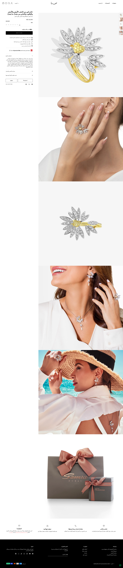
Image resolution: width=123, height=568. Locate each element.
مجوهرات (114, 3)
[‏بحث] (9, 3)
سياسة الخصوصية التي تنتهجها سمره (109, 549)
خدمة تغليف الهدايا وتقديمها (11, 75)
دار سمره (100, 3)
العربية (16, 3)
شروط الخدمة (114, 551)
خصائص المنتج (9, 55)
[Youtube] (29, 553)
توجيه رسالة (84, 551)
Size (32, 22)
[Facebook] (32, 553)
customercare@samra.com (21, 532)
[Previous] (121, 11)
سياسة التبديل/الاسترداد (112, 555)
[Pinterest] (15, 553)
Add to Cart (19, 32)
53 (13, 24)
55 (8, 24)
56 (6, 24)
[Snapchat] (18, 553)
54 (10, 24)
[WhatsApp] (24, 553)
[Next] (121, 36)
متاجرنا (85, 553)
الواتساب (11, 532)
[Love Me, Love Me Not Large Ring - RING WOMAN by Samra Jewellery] (121, 24)
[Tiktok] (21, 553)
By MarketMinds (104, 563)
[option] (121, 15)
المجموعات (107, 3)
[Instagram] (27, 553)
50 (19, 24)
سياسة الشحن (114, 553)
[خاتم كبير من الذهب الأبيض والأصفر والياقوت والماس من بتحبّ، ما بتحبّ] (121, 15)
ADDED (11, 80)
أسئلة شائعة (84, 549)
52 (15, 24)
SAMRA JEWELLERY (97, 563)
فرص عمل (85, 555)
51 (17, 24)
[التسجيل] (67, 554)
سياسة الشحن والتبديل (10, 71)
